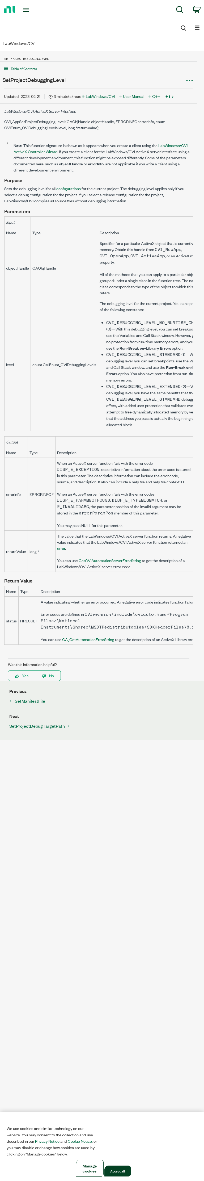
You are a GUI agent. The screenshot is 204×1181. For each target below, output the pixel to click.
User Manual (133, 96)
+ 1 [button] (167, 96)
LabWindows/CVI (100, 96)
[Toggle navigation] (32, 10)
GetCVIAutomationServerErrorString (110, 560)
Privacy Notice (47, 1141)
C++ (156, 96)
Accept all (117, 1171)
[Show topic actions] (189, 80)
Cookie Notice (80, 1141)
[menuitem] (180, 10)
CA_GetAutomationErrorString (88, 639)
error (61, 548)
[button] (98, 68)
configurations (68, 188)
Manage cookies (90, 1168)
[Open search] (183, 27)
